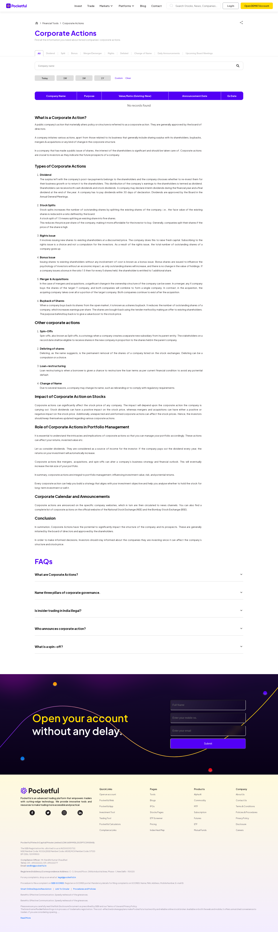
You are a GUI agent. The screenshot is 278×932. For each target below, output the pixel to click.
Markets (105, 6)
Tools (152, 794)
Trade (90, 6)
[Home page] (37, 23)
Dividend (50, 53)
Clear (128, 78)
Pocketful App (106, 806)
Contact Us (241, 800)
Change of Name (143, 53)
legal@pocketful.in (67, 877)
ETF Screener (156, 818)
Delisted (124, 53)
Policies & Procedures (246, 812)
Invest (78, 6)
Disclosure (241, 824)
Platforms (125, 6)
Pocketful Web (106, 800)
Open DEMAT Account (256, 5)
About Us (240, 794)
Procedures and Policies (84, 889)
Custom (119, 78)
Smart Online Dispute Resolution (36, 889)
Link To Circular (62, 889)
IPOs (152, 806)
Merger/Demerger (92, 53)
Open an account (107, 794)
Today (45, 78)
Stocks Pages (156, 812)
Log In (230, 5)
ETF (195, 824)
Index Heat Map (157, 830)
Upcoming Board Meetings (199, 53)
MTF (196, 806)
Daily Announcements (169, 53)
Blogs (153, 800)
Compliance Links (107, 830)
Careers (240, 830)
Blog (143, 6)
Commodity (200, 800)
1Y (102, 78)
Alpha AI (197, 794)
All (39, 53)
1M (84, 78)
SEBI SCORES (57, 883)
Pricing (153, 824)
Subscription (200, 812)
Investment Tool (107, 812)
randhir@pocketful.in (36, 866)
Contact (156, 6)
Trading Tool (105, 818)
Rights (111, 53)
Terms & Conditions (245, 806)
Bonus (74, 53)
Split (63, 53)
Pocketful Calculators (110, 824)
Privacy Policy (242, 818)
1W (65, 78)
